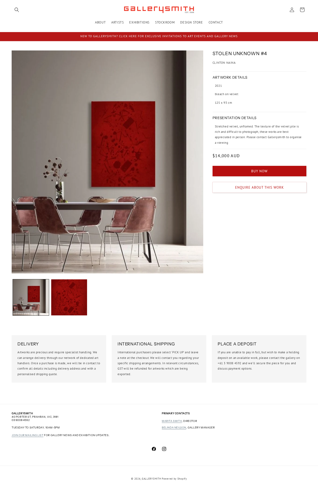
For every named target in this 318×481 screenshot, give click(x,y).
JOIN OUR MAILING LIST (28, 435)
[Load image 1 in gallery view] (31, 297)
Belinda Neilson (174, 427)
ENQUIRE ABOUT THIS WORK (259, 187)
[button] (17, 10)
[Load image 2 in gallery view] (69, 297)
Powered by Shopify (174, 478)
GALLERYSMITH (151, 478)
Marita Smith (172, 421)
